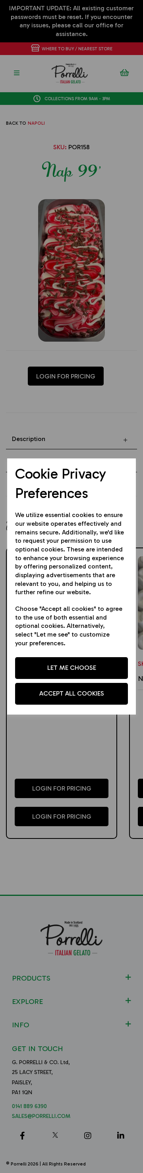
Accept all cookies (71, 693)
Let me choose (71, 667)
